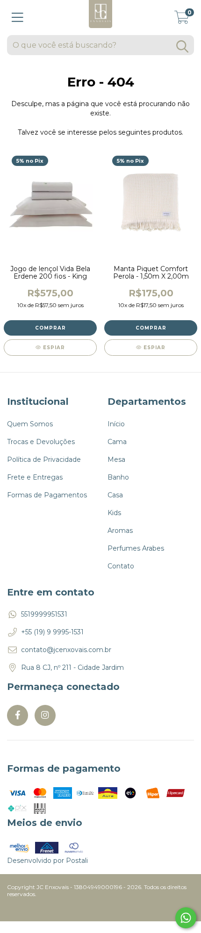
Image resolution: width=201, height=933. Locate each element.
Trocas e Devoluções (41, 442)
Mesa (116, 459)
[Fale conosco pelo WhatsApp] (185, 917)
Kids (114, 513)
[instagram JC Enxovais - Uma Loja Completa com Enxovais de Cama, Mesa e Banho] (45, 715)
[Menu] (17, 17)
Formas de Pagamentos (47, 495)
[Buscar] (182, 46)
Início (116, 424)
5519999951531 (44, 614)
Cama (117, 442)
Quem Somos (30, 424)
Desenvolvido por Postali (47, 860)
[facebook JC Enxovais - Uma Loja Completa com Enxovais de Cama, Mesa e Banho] (17, 715)
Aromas (120, 530)
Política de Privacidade (44, 459)
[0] (181, 20)
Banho (118, 477)
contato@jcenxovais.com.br (66, 650)
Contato (121, 566)
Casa (115, 495)
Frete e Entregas (35, 477)
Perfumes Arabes (136, 548)
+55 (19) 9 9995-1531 (52, 632)
